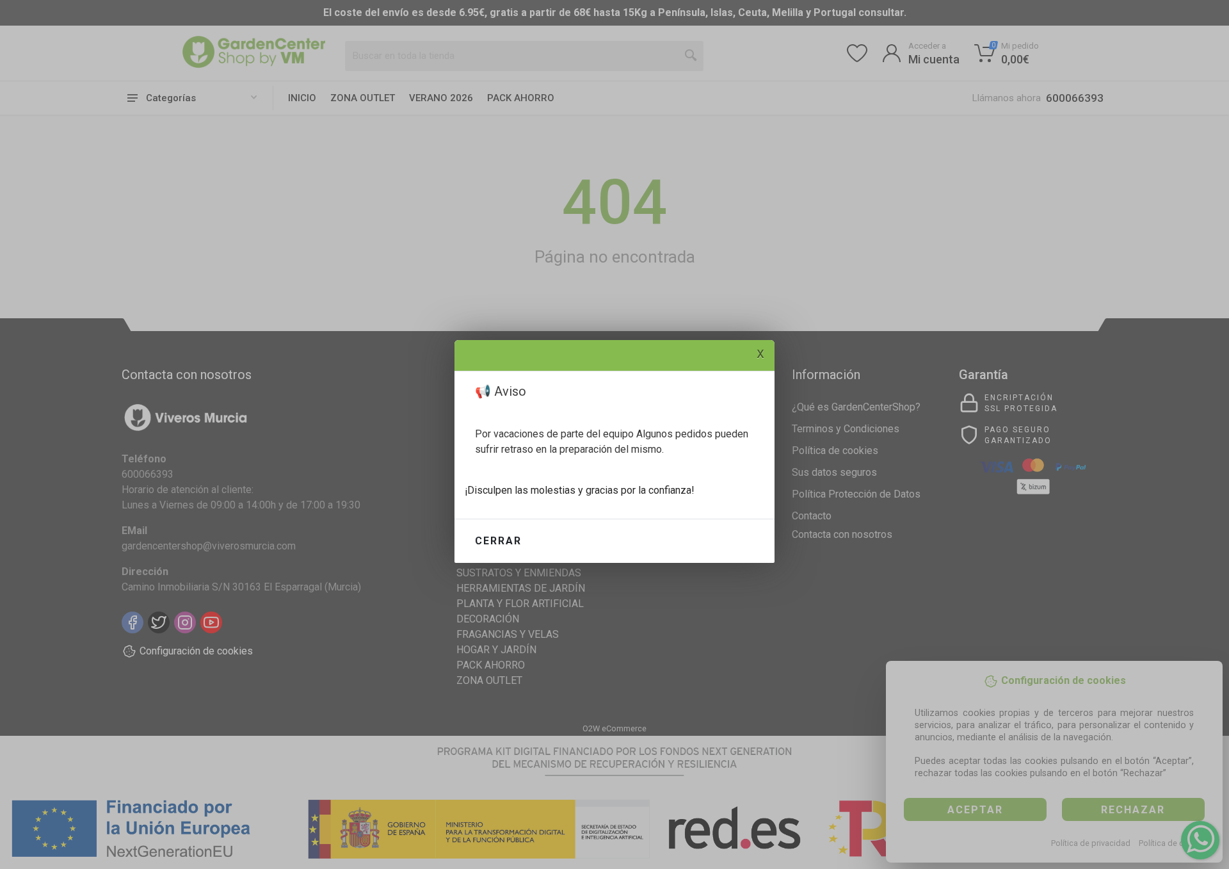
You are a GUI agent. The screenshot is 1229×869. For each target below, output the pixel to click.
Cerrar (498, 541)
